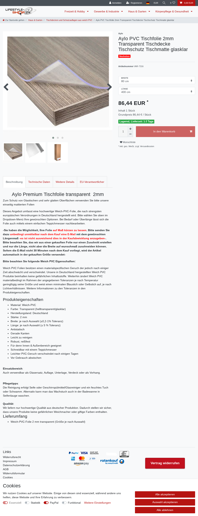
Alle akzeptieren (165, 494)
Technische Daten (39, 181)
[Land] (147, 3)
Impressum (10, 461)
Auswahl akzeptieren (165, 502)
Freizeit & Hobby (75, 11)
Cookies (8, 477)
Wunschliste (129, 142)
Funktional (74, 502)
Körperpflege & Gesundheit (172, 11)
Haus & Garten (137, 11)
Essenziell (15, 502)
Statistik (35, 502)
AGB (6, 469)
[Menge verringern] (130, 134)
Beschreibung (14, 181)
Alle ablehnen (165, 510)
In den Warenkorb (164, 131)
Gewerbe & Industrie (107, 11)
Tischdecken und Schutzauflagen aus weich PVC (69, 20)
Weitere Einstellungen (97, 502)
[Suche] (164, 3)
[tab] (14, 182)
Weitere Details (65, 181)
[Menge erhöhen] (130, 129)
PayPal (54, 502)
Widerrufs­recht (12, 457)
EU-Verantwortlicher (92, 181)
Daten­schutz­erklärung (16, 465)
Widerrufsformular (14, 473)
